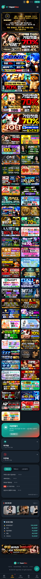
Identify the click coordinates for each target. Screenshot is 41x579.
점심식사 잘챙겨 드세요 (10, 490)
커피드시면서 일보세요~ (10, 474)
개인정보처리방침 (17, 566)
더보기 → (35, 503)
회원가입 (37, 2)
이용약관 (10, 566)
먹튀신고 (16, 469)
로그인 (31, 2)
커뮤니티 (7, 469)
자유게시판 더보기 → (32, 494)
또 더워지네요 (10, 486)
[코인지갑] (27, 2)
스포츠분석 (25, 469)
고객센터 (31, 566)
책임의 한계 (25, 566)
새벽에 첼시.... (7, 478)
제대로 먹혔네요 (8, 482)
